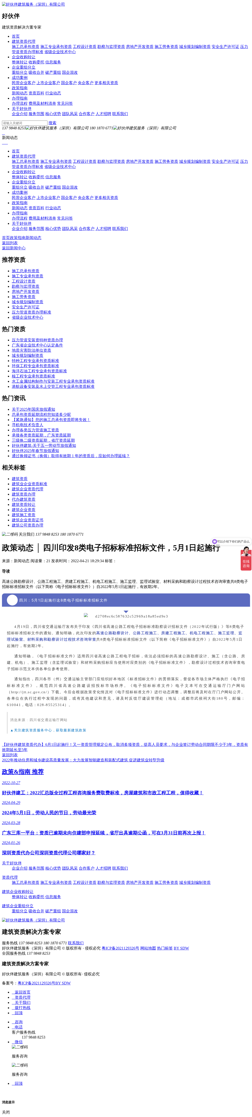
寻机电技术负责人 (27, 425)
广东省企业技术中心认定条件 (37, 345)
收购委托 (36, 62)
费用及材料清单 (42, 103)
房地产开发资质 (140, 47)
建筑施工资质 (23, 515)
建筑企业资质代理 (27, 489)
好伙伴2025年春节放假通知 (35, 451)
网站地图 (148, 948)
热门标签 (165, 948)
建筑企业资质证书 (27, 520)
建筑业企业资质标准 (29, 484)
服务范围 (36, 114)
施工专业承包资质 (56, 47)
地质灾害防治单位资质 (31, 350)
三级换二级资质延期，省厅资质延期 (43, 440)
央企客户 (86, 83)
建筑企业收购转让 (17, 892)
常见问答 (65, 103)
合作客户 (86, 114)
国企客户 (69, 83)
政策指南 (20, 88)
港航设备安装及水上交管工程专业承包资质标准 (53, 386)
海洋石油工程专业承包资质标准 (39, 371)
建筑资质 (20, 479)
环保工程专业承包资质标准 (35, 366)
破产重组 (53, 72)
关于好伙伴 (22, 108)
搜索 (52, 123)
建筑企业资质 (23, 510)
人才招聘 (103, 114)
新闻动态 (20, 93)
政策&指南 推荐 (23, 772)
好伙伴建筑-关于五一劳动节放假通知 (44, 445)
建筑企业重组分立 (17, 906)
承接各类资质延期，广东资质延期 (41, 435)
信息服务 (53, 62)
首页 (16, 36)
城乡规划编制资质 (195, 47)
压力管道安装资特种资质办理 (37, 340)
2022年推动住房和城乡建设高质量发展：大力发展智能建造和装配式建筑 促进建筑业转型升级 (83, 760)
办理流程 (20, 103)
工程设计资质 (84, 47)
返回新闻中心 (14, 248)
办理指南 (20, 98)
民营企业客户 (23, 83)
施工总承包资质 (25, 47)
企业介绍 (20, 114)
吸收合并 (36, 72)
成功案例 (20, 77)
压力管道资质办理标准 (31, 312)
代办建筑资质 (23, 499)
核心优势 (53, 114)
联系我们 (120, 114)
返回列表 (10, 243)
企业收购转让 (23, 57)
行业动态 (53, 93)
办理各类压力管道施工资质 (35, 430)
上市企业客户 (48, 83)
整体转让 (20, 62)
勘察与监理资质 (111, 47)
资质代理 (10, 877)
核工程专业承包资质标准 (33, 376)
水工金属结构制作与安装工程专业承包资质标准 (53, 381)
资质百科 (36, 93)
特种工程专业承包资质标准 (35, 361)
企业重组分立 (23, 67)
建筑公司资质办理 (27, 525)
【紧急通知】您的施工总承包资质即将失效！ (51, 420)
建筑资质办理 (23, 494)
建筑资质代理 (23, 41)
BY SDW (181, 948)
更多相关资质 (106, 83)
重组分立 (20, 72)
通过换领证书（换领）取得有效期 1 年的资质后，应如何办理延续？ (71, 456)
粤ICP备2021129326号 (120, 948)
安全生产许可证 (225, 47)
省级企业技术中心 (60, 52)
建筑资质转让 (23, 504)
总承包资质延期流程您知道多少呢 (41, 414)
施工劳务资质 (166, 47)
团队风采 (70, 114)
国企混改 (70, 72)
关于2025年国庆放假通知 (33, 409)
